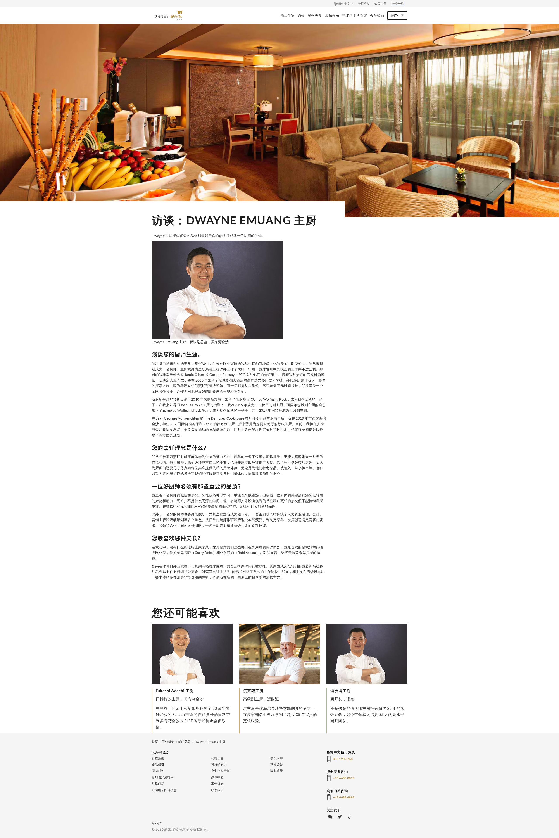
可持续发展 (219, 764)
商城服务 (158, 770)
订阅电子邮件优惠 (164, 790)
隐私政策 (276, 770)
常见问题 (158, 783)
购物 (301, 15)
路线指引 (158, 764)
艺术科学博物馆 (354, 15)
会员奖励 (377, 15)
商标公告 (276, 764)
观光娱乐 (332, 15)
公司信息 (217, 758)
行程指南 (158, 758)
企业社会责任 (220, 770)
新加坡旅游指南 (163, 777)
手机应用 (276, 758)
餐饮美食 (315, 15)
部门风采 (184, 741)
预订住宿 (397, 15)
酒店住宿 (288, 15)
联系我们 (217, 790)
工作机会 (168, 741)
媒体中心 (217, 777)
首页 (155, 741)
